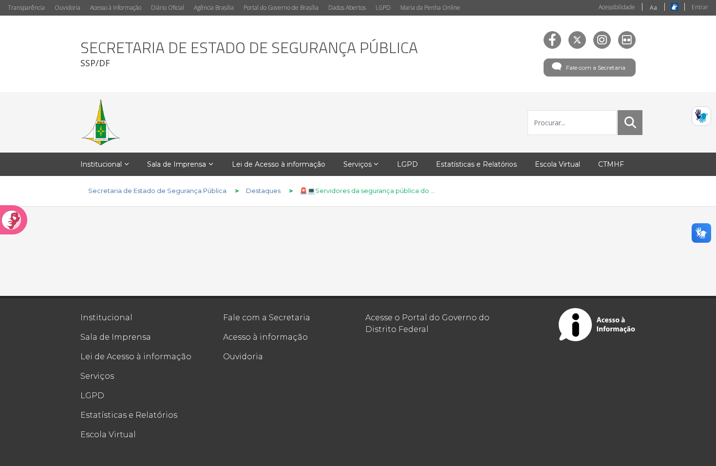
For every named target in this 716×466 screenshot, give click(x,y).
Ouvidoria (67, 7)
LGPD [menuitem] (407, 164)
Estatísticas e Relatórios (128, 415)
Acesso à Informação (115, 7)
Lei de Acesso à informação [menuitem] (278, 164)
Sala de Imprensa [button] (176, 164)
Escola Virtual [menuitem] (557, 164)
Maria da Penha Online (430, 7)
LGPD (383, 7)
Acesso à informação (265, 337)
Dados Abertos (347, 7)
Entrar (700, 7)
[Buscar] (630, 122)
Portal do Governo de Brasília (281, 7)
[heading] (249, 54)
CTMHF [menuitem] (611, 164)
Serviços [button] (357, 164)
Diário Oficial (167, 7)
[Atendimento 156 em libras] (701, 116)
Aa (653, 7)
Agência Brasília (214, 7)
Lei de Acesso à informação (135, 356)
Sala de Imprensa (115, 337)
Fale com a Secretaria (595, 67)
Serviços (97, 376)
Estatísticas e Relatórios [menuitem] (476, 164)
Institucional (106, 317)
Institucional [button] (101, 164)
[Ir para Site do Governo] (100, 122)
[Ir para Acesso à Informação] (597, 324)
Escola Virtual (108, 434)
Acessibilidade (617, 7)
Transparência (26, 7)
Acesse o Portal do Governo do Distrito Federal (427, 323)
